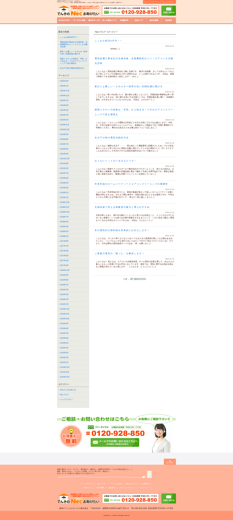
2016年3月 (64, 294)
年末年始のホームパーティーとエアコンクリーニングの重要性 (131, 184)
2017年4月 (64, 260)
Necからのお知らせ (68, 390)
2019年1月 (64, 197)
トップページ (88, 484)
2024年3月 (64, 120)
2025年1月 (64, 86)
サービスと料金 (116, 484)
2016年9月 (64, 275)
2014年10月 (65, 377)
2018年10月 (65, 212)
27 (132, 279)
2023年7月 (64, 144)
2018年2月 (64, 236)
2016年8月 (64, 280)
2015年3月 (64, 353)
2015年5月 (64, 343)
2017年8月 (64, 241)
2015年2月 (64, 357)
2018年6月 (64, 222)
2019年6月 (64, 178)
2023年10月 (65, 129)
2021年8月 (64, 163)
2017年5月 (64, 256)
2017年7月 (64, 246)
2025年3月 (64, 81)
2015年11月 (64, 314)
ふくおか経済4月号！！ (109, 41)
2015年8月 (64, 328)
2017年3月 (64, 265)
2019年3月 (64, 188)
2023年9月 (64, 134)
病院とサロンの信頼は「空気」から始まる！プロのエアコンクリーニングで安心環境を (73, 61)
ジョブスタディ (66, 399)
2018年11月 (64, 207)
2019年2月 (64, 192)
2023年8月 (64, 139)
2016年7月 (64, 285)
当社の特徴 (100, 488)
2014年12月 (65, 367)
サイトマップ (155, 2)
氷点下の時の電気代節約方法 (112, 137)
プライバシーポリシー (168, 2)
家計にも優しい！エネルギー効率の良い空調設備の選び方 (129, 86)
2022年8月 (64, 154)
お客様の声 (146, 484)
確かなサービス (131, 484)
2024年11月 (64, 95)
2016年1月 (64, 304)
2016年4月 (64, 289)
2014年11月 (64, 372)
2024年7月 (64, 100)
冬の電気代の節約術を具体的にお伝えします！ (122, 230)
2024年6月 (64, 105)
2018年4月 (64, 226)
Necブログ (64, 395)
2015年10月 (65, 319)
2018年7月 (64, 217)
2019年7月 (64, 173)
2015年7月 (64, 333)
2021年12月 (65, 159)
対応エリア (88, 488)
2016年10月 (65, 270)
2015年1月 (64, 362)
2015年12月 (65, 309)
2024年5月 (64, 110)
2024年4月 (64, 115)
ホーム (146, 2)
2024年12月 (65, 91)
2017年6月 (64, 251)
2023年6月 (64, 149)
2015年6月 (64, 338)
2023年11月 (64, 125)
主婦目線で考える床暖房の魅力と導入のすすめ (122, 207)
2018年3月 (64, 231)
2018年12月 (65, 202)
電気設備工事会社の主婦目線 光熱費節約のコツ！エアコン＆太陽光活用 (73, 44)
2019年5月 (64, 183)
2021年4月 (64, 168)
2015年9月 (64, 323)
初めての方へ (102, 484)
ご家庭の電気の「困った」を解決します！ (119, 253)
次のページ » (140, 279)
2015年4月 (64, 348)
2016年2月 (64, 299)
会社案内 (112, 488)
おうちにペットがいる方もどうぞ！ (116, 161)
